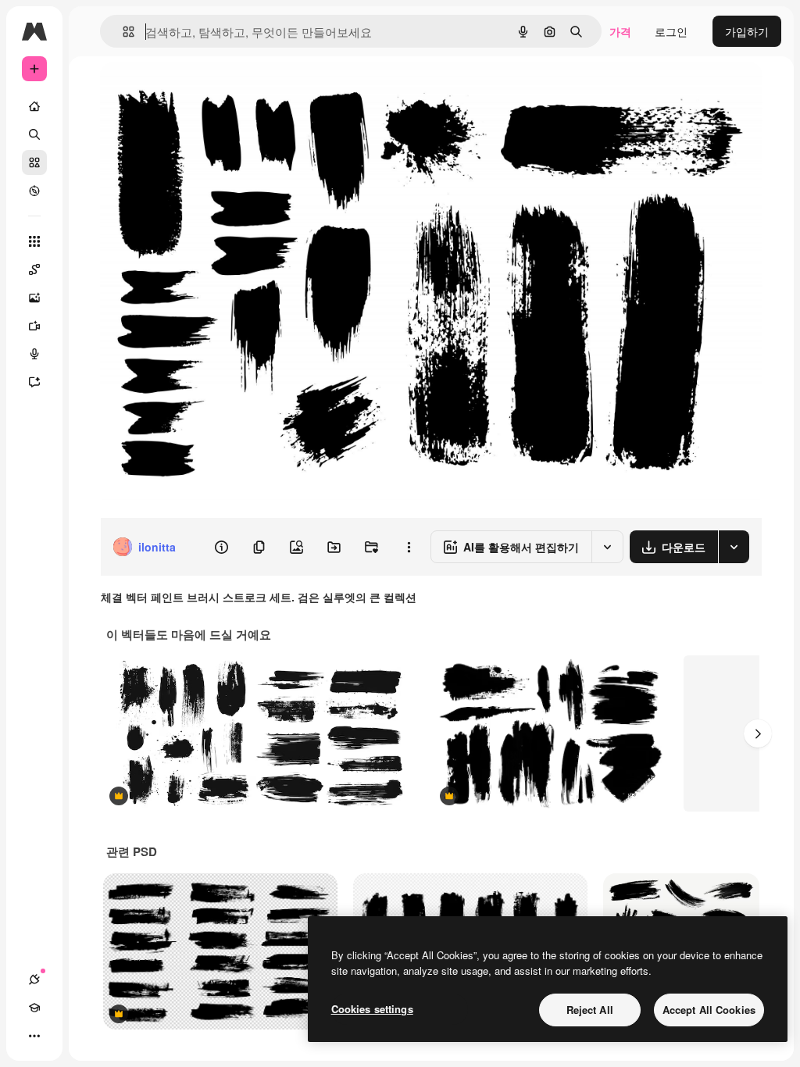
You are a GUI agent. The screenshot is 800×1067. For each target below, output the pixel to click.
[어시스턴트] (34, 381)
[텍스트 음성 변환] (34, 353)
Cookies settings (372, 1008)
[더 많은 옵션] (408, 546)
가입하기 (747, 31)
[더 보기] (34, 1035)
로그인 (671, 31)
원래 (190, 92)
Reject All (589, 1009)
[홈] (34, 106)
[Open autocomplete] (122, 31)
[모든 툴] (34, 241)
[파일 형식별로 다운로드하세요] (733, 546)
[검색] (34, 134)
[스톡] (34, 162)
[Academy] (34, 1007)
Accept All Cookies (708, 1009)
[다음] (758, 733)
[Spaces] (34, 269)
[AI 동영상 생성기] (34, 325)
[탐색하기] (34, 190)
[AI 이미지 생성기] (34, 297)
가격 (620, 31)
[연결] (34, 979)
